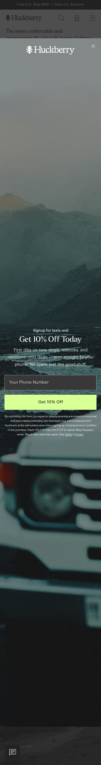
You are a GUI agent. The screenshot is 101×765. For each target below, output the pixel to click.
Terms (68, 434)
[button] (13, 752)
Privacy (79, 434)
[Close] (93, 46)
